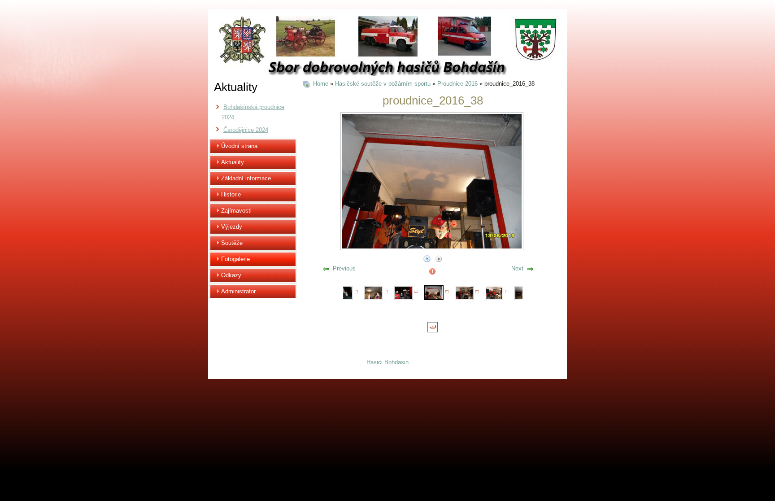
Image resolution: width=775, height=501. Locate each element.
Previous (344, 268)
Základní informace (246, 178)
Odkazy (231, 275)
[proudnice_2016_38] (434, 291)
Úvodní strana (239, 146)
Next (517, 268)
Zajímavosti (236, 210)
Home (320, 83)
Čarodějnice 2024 (245, 129)
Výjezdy (231, 226)
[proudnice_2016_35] (344, 292)
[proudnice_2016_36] (373, 292)
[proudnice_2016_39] (464, 292)
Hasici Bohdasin (387, 362)
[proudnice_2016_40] (494, 292)
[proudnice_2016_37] (403, 292)
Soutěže (232, 243)
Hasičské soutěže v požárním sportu (383, 83)
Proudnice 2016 (457, 83)
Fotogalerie (235, 259)
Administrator (238, 291)
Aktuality (232, 162)
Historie (231, 194)
